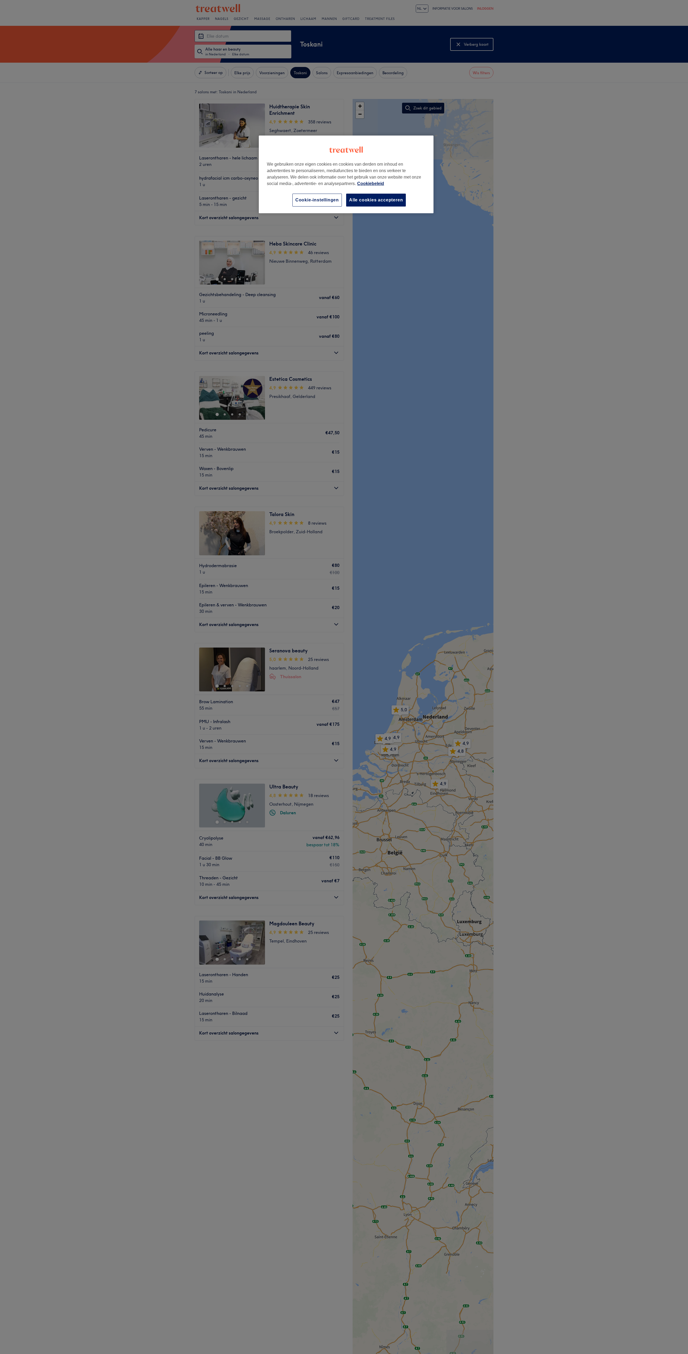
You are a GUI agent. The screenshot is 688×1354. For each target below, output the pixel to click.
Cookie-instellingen (317, 200)
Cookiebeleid (370, 183)
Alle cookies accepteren (376, 200)
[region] (346, 174)
